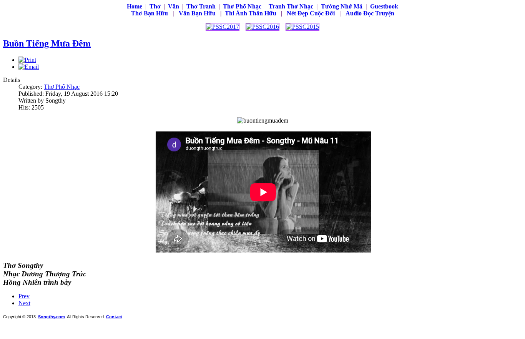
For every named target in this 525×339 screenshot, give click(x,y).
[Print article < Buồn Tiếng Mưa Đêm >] (27, 59)
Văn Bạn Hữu (194, 13)
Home (134, 6)
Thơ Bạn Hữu (151, 13)
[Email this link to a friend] (28, 66)
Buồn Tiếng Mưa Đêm (47, 43)
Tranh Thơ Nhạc (291, 6)
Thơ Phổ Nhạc (62, 86)
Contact (114, 316)
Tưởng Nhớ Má (341, 6)
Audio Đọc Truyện (370, 13)
